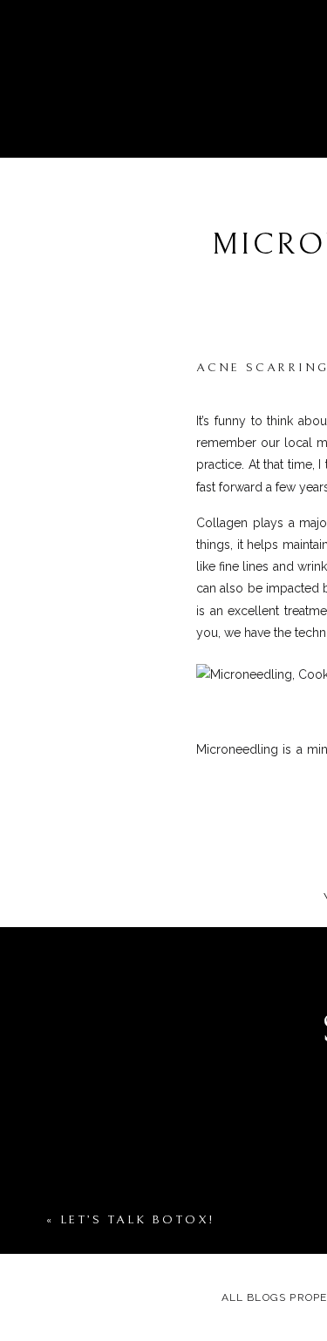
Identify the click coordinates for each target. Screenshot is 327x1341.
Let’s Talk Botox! (138, 1220)
